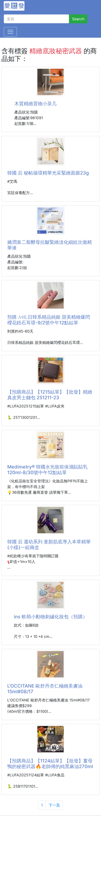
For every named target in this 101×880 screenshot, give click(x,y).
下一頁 (54, 805)
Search (78, 18)
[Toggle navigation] (10, 32)
